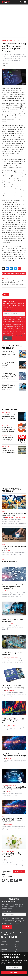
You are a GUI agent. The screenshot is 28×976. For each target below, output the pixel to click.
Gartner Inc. (8, 591)
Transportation (7, 435)
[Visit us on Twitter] (7, 880)
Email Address (7, 310)
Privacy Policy (18, 335)
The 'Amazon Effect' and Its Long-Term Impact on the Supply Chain (9, 416)
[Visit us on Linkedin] (11, 880)
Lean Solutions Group (12, 657)
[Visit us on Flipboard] (16, 880)
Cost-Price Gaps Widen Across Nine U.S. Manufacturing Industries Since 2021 (13, 720)
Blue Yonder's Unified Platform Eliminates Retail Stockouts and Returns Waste (12, 820)
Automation (5, 446)
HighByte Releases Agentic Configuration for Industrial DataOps (14, 754)
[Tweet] (15, 268)
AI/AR (3, 511)
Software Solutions (8, 851)
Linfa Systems (9, 690)
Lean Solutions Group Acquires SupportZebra (12, 653)
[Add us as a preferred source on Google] (19, 268)
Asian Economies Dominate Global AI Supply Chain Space (8, 352)
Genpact (7, 550)
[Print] (3, 268)
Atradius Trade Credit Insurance (15, 517)
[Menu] (24, 1)
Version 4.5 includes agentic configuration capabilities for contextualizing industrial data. (14, 762)
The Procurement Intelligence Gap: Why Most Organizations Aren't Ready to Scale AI (9, 374)
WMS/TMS (4, 684)
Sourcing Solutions (8, 651)
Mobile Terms (6, 335)
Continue (14, 972)
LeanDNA (8, 791)
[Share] (7, 268)
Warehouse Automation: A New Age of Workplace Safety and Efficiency (9, 450)
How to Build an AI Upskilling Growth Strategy (8, 363)
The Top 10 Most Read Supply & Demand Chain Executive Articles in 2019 (8, 439)
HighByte (8, 758)
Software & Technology (10, 40)
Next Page (19, 871)
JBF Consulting (9, 624)
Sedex (7, 859)
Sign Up (7, 338)
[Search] (20, 1)
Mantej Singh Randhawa (10, 562)
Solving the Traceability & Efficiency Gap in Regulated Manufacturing (13, 687)
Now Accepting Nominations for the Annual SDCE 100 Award (8, 429)
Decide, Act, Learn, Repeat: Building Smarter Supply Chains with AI (14, 788)
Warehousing (6, 412)
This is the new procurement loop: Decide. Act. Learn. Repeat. (12, 794)
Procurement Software (9, 583)
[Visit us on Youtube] (20, 880)
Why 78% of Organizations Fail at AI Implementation (9, 385)
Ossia (6, 65)
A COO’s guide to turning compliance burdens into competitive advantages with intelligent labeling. (14, 694)
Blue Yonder (9, 824)
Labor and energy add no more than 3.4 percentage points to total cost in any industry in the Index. (13, 729)
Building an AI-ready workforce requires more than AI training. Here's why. (13, 553)
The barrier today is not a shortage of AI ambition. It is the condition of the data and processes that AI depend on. (13, 594)
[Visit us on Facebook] (3, 880)
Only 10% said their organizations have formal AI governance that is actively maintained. (13, 627)
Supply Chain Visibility (8, 717)
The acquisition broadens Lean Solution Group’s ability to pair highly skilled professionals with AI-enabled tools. (13, 661)
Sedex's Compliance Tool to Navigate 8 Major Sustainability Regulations (12, 854)
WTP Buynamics (10, 725)
